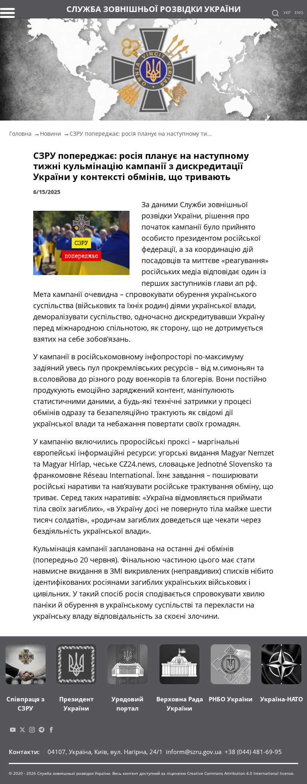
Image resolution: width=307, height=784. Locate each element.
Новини (50, 133)
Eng (299, 12)
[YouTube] (13, 729)
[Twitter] (22, 729)
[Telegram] (41, 729)
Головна (20, 133)
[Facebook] (51, 729)
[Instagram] (32, 729)
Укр (287, 12)
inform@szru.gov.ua (193, 752)
